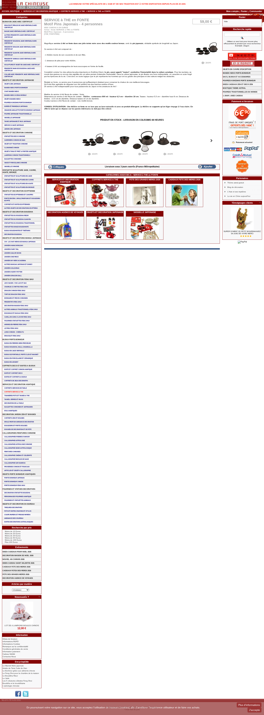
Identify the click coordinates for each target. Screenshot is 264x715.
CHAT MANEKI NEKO (11, 91)
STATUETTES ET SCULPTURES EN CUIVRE (19, 180)
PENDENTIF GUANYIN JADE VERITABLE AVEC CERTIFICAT (20, 54)
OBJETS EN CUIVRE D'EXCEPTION (237, 69)
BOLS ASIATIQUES (10, 411)
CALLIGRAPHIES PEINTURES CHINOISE (19, 433)
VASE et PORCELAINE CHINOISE (15, 163)
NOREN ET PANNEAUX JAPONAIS (15, 106)
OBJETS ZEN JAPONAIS (12, 84)
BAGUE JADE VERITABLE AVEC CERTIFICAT (19, 31)
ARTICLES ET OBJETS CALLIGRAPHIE (17, 470)
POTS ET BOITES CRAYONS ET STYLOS (17, 511)
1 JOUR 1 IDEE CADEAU (233, 96)
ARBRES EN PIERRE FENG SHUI (15, 324)
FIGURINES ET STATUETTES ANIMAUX (17, 500)
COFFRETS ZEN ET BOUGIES (14, 418)
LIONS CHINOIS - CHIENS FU (14, 332)
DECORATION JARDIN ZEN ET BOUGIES (19, 414)
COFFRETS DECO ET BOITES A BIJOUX (19, 366)
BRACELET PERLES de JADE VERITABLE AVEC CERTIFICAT (20, 26)
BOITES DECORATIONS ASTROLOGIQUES (18, 522)
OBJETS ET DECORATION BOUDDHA (18, 212)
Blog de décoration (235, 187)
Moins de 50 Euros (12, 538)
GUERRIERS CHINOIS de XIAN (14, 140)
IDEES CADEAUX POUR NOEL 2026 (17, 552)
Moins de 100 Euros (13, 540)
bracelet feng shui (12, 336)
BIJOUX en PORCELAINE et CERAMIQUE (18, 358)
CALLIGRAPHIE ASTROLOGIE (14, 440)
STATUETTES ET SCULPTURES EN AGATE (18, 183)
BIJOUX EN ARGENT (11, 362)
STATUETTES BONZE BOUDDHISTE (16, 227)
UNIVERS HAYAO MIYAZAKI (13, 245)
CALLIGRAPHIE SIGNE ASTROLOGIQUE (18, 448)
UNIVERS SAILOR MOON (12, 253)
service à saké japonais (14, 125)
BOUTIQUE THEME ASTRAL (234, 88)
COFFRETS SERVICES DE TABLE (15, 388)
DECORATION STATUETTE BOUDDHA (17, 493)
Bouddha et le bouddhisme (14, 683)
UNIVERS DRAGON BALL (13, 276)
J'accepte (254, 710)
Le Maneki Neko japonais (13, 666)
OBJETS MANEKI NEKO (12, 99)
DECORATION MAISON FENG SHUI (16, 306)
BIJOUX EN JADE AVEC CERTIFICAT (18, 22)
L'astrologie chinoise (11, 686)
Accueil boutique (11, 11)
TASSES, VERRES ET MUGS (13, 399)
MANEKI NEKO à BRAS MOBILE (15, 95)
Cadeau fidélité (9, 654)
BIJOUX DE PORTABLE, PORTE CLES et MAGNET (21, 354)
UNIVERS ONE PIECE (11, 257)
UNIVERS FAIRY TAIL (11, 249)
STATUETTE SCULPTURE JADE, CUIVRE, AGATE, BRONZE (19, 171)
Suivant (211, 140)
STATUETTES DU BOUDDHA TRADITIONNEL (19, 223)
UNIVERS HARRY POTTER (13, 272)
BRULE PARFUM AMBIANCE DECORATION (19, 422)
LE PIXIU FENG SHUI (11, 328)
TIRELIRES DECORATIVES (13, 507)
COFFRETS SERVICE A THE (73, 11)
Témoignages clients (242, 203)
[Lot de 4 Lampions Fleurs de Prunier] (22, 613)
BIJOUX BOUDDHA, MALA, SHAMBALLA (18, 347)
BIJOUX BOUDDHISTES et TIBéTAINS (17, 230)
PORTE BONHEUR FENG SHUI (14, 485)
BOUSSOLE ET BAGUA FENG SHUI (16, 313)
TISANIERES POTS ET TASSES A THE (16, 395)
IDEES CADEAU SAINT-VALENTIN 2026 (18, 563)
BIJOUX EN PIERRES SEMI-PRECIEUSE (17, 343)
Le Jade (6, 678)
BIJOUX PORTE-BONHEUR (13, 339)
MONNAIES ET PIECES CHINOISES (16, 298)
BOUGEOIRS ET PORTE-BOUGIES (15, 425)
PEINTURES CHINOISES (12, 451)
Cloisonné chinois (11, 147)
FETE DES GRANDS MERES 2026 (144, 179)
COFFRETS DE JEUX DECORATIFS (16, 381)
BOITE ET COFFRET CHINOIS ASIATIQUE (18, 369)
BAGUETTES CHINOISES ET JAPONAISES (18, 407)
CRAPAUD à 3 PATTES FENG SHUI (16, 287)
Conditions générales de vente (15, 649)
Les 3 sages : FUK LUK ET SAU (15, 283)
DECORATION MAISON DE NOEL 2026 (18, 555)
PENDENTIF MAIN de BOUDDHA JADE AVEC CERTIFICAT (19, 69)
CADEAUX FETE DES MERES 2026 (184, 179)
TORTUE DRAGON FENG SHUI (14, 294)
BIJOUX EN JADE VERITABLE (14, 351)
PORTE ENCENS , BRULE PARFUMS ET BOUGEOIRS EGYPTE (22, 199)
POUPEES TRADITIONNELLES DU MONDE (240, 92)
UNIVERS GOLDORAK (11, 268)
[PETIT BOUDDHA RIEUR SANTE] (242, 218)
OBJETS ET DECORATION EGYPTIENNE (19, 191)
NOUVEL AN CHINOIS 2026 (13, 559)
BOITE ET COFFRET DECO (13, 373)
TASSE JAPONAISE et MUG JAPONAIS (17, 121)
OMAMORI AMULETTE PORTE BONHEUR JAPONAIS (22, 110)
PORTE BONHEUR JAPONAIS (14, 478)
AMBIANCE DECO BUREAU (13, 518)
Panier (244, 11)
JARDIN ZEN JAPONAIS (12, 129)
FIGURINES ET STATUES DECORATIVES (19, 489)
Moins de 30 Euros (12, 536)
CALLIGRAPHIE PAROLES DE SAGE (16, 459)
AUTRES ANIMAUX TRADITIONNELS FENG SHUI (21, 309)
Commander (255, 11)
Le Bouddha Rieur (10, 676)
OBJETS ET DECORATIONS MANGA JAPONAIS (22, 238)
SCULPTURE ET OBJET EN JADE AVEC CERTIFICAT (22, 65)
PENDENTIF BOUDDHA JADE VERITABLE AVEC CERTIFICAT (20, 42)
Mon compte (232, 11)
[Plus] (39, 597)
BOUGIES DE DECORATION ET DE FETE (17, 429)
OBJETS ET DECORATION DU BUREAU (19, 504)
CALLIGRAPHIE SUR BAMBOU (15, 463)
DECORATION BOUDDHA (13, 234)
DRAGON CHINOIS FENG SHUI (14, 290)
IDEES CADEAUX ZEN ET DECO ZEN (238, 84)
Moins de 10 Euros (12, 531)
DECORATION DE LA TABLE (14, 403)
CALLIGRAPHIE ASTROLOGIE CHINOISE (18, 444)
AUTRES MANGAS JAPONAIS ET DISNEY (18, 264)
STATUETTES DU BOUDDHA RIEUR (16, 215)
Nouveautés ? (22, 597)
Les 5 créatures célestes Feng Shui (17, 681)
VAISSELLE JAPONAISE (144, 212)
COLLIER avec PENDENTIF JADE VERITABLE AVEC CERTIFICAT (22, 75)
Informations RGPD (10, 641)
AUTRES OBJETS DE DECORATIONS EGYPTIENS (21, 208)
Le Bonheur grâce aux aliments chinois (19, 671)
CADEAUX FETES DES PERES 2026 (17, 571)
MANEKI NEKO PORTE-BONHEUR (16, 88)
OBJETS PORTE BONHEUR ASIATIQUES (19, 474)
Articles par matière (21, 584)
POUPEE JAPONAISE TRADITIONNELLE (17, 114)
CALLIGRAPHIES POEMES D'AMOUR (17, 437)
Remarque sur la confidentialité (15, 646)
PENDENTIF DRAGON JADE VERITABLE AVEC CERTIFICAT (20, 48)
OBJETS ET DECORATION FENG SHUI (18, 279)
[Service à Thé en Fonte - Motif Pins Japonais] (93, 143)
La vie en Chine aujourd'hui (238, 196)
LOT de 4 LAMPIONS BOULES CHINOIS (21, 625)
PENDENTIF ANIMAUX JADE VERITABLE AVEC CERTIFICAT (20, 60)
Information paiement (11, 652)
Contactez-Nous (9, 657)
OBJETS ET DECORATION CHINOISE (18, 133)
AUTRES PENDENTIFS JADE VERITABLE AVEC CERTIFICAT (20, 36)
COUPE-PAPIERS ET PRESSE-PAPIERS (17, 515)
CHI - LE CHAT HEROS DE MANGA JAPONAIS (19, 242)
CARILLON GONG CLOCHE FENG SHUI (17, 317)
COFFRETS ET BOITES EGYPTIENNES (17, 204)
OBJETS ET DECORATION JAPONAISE (105, 212)
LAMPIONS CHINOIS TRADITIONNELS (17, 155)
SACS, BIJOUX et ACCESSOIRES (236, 77)
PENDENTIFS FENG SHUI (12, 302)
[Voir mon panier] (260, 17)
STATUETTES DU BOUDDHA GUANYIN (17, 219)
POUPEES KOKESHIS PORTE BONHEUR (18, 102)
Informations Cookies (11, 644)
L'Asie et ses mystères (236, 192)
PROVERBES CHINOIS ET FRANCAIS (16, 467)
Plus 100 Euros (11, 542)
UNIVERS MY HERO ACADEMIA (15, 260)
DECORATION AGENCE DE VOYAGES (65, 212)
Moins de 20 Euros (12, 534)
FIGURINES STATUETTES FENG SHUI (16, 321)
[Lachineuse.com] (24, 4)
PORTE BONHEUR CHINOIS (13, 481)
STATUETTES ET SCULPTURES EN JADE (18, 176)
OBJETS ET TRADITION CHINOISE (15, 144)
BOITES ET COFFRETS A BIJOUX (15, 377)
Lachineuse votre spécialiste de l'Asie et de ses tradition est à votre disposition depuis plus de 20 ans (127, 4)
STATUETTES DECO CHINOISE (14, 136)
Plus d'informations (249, 705)
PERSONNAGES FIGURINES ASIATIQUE (17, 496)
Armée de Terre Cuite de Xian (15, 668)
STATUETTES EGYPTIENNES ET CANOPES (18, 195)
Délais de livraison (10, 639)
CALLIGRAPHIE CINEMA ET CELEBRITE (18, 455)
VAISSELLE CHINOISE (11, 166)
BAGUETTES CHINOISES (12, 159)
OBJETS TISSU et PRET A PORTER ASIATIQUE (20, 151)
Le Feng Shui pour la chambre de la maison (21, 673)
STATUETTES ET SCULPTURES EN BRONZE (19, 187)
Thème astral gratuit (235, 183)
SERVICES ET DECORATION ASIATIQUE (40, 11)
